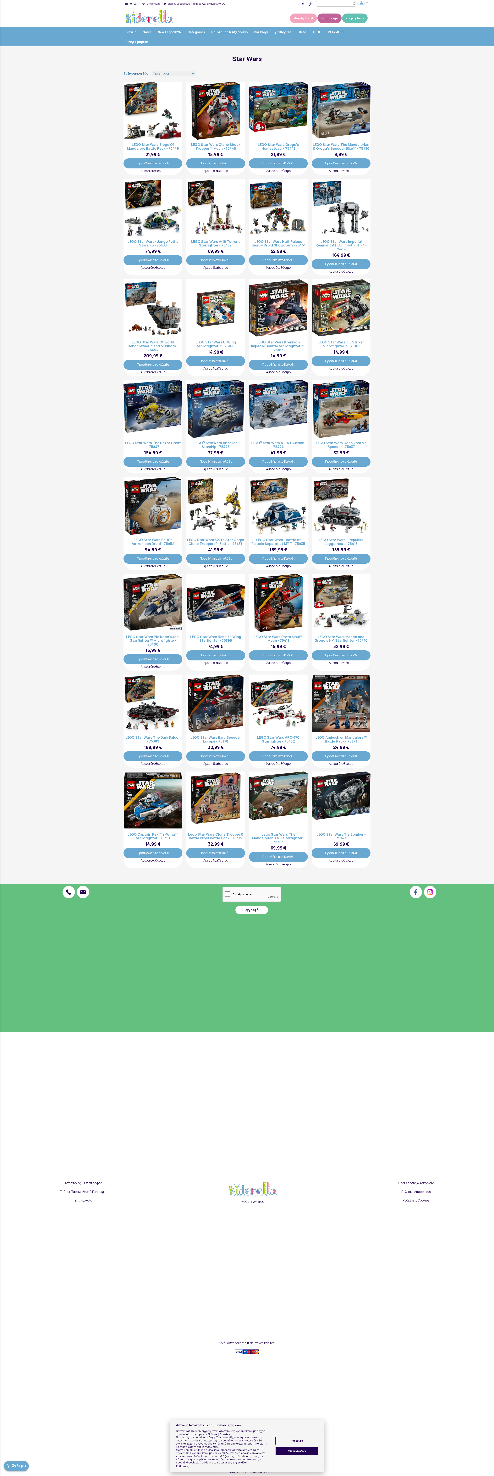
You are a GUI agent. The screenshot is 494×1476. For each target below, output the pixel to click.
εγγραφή (251, 910)
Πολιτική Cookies (219, 1434)
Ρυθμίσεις (182, 1466)
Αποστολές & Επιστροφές (83, 1183)
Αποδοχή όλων (297, 1450)
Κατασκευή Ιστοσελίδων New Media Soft (247, 1472)
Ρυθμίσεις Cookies (416, 1200)
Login (308, 4)
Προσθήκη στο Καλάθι (153, 163)
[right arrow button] (176, 111)
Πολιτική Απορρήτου (416, 1192)
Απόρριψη (297, 1440)
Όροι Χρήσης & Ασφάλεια (416, 1183)
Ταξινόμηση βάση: (138, 73)
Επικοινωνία (153, 3)
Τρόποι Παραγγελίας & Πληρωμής (83, 1192)
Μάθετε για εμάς (253, 1201)
